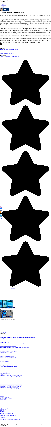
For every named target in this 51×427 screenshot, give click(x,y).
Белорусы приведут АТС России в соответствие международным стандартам (10, 419)
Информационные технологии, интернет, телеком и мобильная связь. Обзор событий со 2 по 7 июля (10, 387)
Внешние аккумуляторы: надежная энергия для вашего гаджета (8, 346)
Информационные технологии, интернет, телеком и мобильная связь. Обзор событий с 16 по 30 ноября (11, 375)
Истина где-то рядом (2, 374)
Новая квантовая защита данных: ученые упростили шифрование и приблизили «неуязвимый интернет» (14, 347)
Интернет (2, 4)
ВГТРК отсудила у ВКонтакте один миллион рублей (6, 413)
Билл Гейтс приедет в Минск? (3, 409)
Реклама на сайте (3, 332)
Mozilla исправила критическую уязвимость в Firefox (7, 348)
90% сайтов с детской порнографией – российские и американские (8, 351)
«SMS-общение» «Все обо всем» (4, 417)
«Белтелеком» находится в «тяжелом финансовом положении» (8, 366)
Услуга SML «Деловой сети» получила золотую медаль (7, 356)
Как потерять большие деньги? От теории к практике (7, 53)
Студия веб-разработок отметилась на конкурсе (5, 373)
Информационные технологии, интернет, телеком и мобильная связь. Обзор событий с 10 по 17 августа (11, 385)
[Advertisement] (22, 294)
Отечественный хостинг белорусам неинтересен (5, 372)
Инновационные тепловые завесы (4, 362)
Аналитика (2, 6)
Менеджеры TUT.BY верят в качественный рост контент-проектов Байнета (9, 56)
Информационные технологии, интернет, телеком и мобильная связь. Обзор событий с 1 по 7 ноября (10, 377)
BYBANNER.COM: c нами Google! (3, 401)
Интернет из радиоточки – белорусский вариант (5, 400)
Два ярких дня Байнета (2, 410)
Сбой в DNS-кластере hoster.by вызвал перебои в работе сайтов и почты (9, 308)
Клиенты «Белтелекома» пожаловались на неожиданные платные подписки (9, 318)
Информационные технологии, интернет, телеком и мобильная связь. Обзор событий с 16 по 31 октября (11, 378)
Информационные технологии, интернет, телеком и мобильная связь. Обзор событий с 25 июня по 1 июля (11, 388)
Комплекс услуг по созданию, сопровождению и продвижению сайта (7, 367)
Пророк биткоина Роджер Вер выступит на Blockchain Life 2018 (8, 357)
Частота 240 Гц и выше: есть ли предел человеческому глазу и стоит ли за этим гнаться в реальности (13, 338)
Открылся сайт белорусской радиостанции (4, 397)
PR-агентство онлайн (2, 411)
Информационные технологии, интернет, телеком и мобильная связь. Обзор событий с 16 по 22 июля (10, 386)
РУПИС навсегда (2, 396)
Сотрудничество (3, 422)
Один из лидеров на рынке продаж (4, 365)
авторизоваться (13, 288)
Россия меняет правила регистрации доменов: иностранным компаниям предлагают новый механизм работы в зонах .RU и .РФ (17, 337)
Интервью (2, 7)
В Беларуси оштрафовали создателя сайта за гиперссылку (6, 398)
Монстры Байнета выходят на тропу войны (4, 408)
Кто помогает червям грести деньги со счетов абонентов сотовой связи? (9, 49)
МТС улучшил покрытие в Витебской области (6, 352)
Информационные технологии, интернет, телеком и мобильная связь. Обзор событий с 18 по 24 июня (10, 389)
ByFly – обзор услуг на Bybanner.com (4, 361)
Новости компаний (3, 5)
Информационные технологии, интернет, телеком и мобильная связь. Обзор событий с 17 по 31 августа (11, 384)
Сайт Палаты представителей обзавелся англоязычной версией (8, 415)
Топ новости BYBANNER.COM (4, 342)
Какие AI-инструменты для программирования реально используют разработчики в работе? (12, 343)
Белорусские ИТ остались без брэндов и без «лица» (7, 353)
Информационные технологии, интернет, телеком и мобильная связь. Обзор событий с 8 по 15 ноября (10, 376)
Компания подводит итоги (3, 399)
